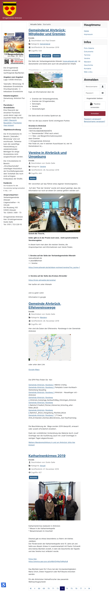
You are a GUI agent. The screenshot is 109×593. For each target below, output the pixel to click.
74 (67, 588)
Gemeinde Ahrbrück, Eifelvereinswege (45, 305)
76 (76, 588)
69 (44, 588)
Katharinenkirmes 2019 (47, 456)
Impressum (88, 34)
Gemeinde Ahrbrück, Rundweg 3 (41, 392)
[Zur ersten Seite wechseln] (31, 588)
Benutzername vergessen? (94, 121)
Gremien (56, 56)
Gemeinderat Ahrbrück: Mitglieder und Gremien (47, 32)
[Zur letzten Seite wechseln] (89, 588)
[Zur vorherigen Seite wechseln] (35, 588)
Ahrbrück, (33, 477)
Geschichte (88, 65)
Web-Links (88, 72)
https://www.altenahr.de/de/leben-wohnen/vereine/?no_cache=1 (54, 267)
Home (86, 31)
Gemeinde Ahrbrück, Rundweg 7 (41, 415)
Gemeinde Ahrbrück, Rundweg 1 (41, 385)
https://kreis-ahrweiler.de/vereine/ (42, 280)
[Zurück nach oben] (105, 589)
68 (39, 588)
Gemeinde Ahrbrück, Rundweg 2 (41, 387)
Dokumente (88, 51)
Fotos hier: (33, 559)
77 (81, 588)
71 (53, 588)
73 (62, 588)
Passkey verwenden (95, 106)
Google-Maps (34, 369)
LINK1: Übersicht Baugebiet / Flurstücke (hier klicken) (13, 122)
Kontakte (87, 68)
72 (58, 588)
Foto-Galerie (89, 48)
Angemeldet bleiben (95, 98)
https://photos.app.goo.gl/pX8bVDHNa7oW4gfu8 (48, 561)
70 (49, 588)
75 (72, 588)
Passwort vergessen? (92, 119)
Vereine (43, 166)
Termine (87, 55)
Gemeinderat (45, 44)
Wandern (43, 317)
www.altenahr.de (70, 61)
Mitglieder (46, 56)
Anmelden (95, 113)
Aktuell (42, 466)
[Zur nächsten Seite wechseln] (85, 588)
